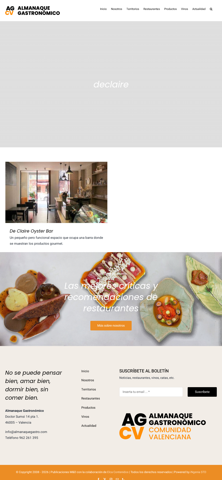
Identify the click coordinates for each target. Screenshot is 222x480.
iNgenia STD (198, 472)
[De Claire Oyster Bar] (56, 192)
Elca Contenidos (118, 472)
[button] (211, 8)
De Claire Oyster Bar (56, 189)
